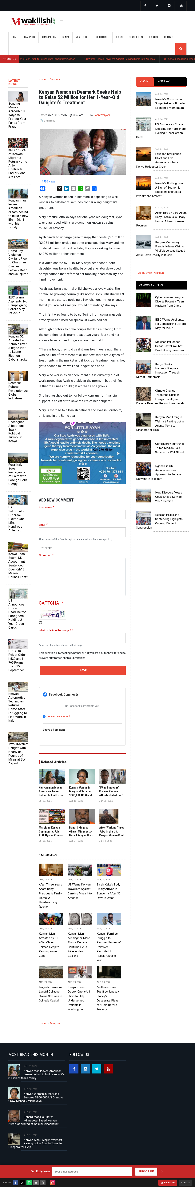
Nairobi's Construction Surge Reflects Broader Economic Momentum (170, 104)
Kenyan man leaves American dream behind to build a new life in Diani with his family (18, 213)
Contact (185, 1182)
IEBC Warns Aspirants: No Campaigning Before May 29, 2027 (17, 305)
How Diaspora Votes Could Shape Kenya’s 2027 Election (168, 497)
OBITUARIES (102, 37)
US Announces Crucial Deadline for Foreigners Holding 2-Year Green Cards (17, 614)
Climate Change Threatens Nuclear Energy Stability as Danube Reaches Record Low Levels (160, 397)
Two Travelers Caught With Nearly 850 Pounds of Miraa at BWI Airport (18, 753)
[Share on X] (22, 1182)
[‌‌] (145, 6)
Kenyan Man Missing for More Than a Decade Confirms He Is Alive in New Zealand (79, 944)
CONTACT (169, 37)
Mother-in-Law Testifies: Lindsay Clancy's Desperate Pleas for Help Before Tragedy (108, 998)
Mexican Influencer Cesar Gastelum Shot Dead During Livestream (170, 346)
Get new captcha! (40, 622)
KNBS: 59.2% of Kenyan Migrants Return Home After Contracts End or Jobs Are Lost (17, 163)
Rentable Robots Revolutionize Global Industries (18, 390)
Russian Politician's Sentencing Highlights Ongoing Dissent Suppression (159, 521)
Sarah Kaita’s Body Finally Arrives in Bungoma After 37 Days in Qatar (109, 891)
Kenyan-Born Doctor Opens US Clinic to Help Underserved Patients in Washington (79, 998)
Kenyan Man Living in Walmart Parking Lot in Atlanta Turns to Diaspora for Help (160, 423)
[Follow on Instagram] (52, 1182)
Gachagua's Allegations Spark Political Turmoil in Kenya (16, 431)
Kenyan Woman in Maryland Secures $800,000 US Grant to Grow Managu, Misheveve (35, 1097)
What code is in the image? (55, 630)
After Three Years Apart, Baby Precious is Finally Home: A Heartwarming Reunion (50, 895)
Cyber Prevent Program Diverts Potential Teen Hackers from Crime (170, 302)
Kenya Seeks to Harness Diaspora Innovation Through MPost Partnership (158, 370)
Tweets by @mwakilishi (150, 272)
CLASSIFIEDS (136, 37)
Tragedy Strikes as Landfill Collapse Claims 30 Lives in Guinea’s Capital (50, 993)
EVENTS (153, 37)
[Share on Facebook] (15, 1182)
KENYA (65, 37)
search (180, 49)
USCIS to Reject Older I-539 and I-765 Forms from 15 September (17, 660)
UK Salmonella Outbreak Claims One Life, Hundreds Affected (16, 518)
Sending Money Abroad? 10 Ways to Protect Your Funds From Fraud (17, 115)
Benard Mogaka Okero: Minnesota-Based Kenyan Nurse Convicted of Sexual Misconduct (33, 1120)
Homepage (45, 547)
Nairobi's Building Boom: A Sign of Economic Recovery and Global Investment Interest (161, 190)
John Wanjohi (102, 115)
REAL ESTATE (83, 37)
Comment (45, 555)
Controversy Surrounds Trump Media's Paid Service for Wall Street (170, 448)
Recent (145, 81)
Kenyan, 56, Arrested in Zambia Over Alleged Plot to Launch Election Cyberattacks (17, 347)
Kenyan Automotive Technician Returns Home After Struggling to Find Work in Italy (17, 707)
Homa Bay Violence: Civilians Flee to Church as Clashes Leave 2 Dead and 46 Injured (18, 262)
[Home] (32, 21)
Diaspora (55, 79)
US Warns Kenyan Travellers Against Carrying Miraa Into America (92, 59)
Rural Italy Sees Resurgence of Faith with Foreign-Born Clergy (17, 474)
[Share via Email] (36, 1182)
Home (15, 37)
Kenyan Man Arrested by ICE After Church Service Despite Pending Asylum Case (49, 944)
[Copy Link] (43, 1182)
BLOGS (119, 37)
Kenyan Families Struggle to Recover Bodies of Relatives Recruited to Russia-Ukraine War (109, 947)
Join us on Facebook (59, 716)
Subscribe (169, 1182)
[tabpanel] (161, 171)
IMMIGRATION (49, 37)
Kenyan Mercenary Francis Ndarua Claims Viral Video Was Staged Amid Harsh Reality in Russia (160, 249)
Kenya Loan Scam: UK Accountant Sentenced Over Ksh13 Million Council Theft (18, 565)
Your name (45, 507)
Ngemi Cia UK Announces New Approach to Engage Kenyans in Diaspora (158, 472)
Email (42, 524)
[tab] (145, 81)
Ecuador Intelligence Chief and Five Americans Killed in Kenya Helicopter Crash (158, 160)
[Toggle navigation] (61, 19)
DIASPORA (29, 37)
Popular (164, 81)
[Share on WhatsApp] (29, 1182)
